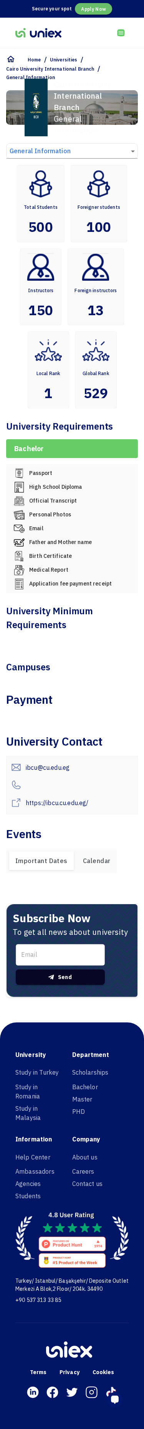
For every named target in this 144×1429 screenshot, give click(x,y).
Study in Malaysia (28, 1113)
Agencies (28, 1184)
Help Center (32, 1157)
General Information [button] (40, 151)
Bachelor (85, 1087)
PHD (78, 1111)
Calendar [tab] (97, 861)
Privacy (69, 1372)
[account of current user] (121, 32)
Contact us (87, 1184)
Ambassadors (35, 1171)
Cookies (103, 1372)
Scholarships (90, 1072)
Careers (83, 1171)
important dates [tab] (41, 861)
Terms (38, 1372)
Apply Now (93, 9)
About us (85, 1157)
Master (82, 1099)
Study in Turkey (37, 1072)
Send (65, 977)
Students (28, 1196)
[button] (118, 1399)
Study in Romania (27, 1091)
